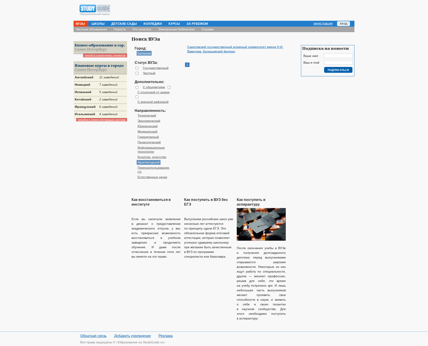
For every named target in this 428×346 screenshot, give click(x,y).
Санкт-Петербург (91, 49)
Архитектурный (149, 162)
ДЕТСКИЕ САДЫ (124, 23)
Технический (147, 115)
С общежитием (154, 87)
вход (343, 23)
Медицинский (147, 131)
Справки (208, 29)
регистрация (323, 23)
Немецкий (82, 84)
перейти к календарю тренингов (105, 55)
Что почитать (141, 29)
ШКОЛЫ (98, 23)
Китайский (83, 99)
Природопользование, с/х (154, 169)
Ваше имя (310, 56)
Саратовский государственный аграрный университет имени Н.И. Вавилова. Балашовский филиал (235, 49)
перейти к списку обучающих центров (102, 119)
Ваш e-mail (311, 62)
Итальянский (85, 114)
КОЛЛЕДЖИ (153, 23)
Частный (149, 73)
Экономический (149, 121)
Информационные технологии (151, 149)
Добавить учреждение (132, 336)
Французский (85, 106)
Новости (120, 29)
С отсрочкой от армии (154, 92)
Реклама (165, 336)
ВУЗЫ (80, 23)
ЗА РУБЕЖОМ (197, 23)
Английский (84, 77)
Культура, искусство (152, 157)
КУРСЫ (174, 23)
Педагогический (149, 142)
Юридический (148, 126)
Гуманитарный (148, 137)
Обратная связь (93, 336)
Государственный (156, 68)
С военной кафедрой (153, 102)
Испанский (83, 92)
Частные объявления (91, 29)
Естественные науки (152, 177)
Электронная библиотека (176, 29)
